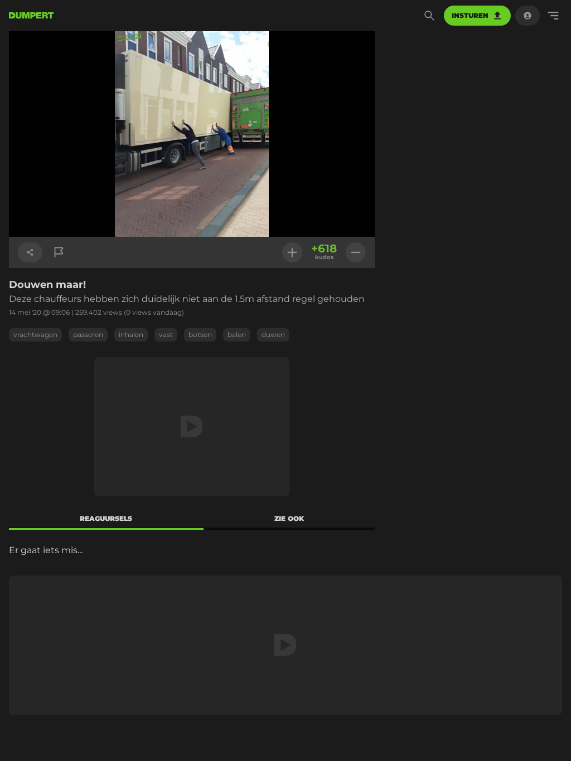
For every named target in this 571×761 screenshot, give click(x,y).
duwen (273, 334)
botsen (200, 334)
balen (237, 334)
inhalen (131, 334)
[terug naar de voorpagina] (31, 15)
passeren (88, 334)
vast (166, 334)
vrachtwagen (35, 334)
